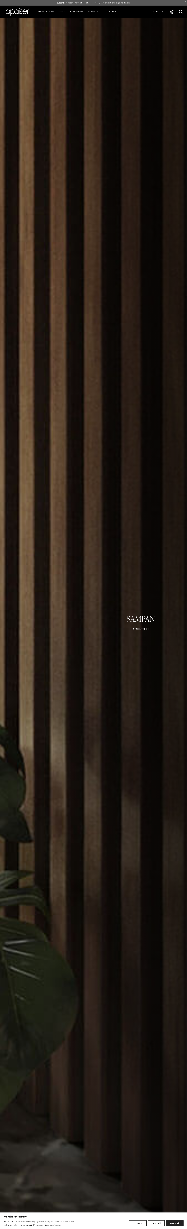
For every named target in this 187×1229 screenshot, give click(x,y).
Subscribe (61, 2)
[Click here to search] (181, 12)
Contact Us (159, 12)
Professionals (94, 12)
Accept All (175, 1223)
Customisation (76, 12)
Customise (138, 1223)
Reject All (156, 1223)
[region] (93, 1220)
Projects (112, 12)
